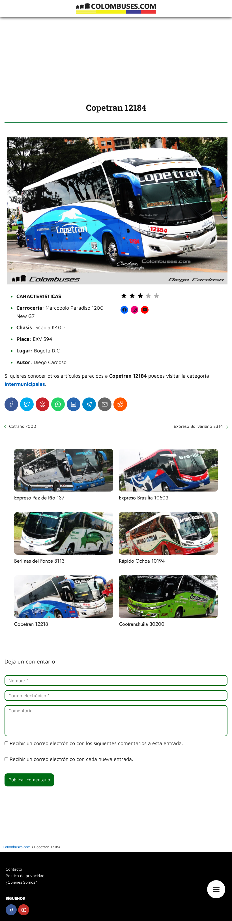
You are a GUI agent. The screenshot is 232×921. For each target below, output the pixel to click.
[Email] (104, 404)
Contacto (14, 869)
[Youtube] (23, 909)
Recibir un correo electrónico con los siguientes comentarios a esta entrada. (96, 743)
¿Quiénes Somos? (21, 882)
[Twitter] (27, 404)
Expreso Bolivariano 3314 (198, 426)
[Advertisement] (116, 59)
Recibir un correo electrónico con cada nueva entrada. (71, 759)
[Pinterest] (42, 404)
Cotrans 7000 (22, 426)
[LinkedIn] (73, 404)
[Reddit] (120, 404)
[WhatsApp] (58, 404)
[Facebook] (11, 404)
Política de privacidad (25, 875)
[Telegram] (89, 404)
